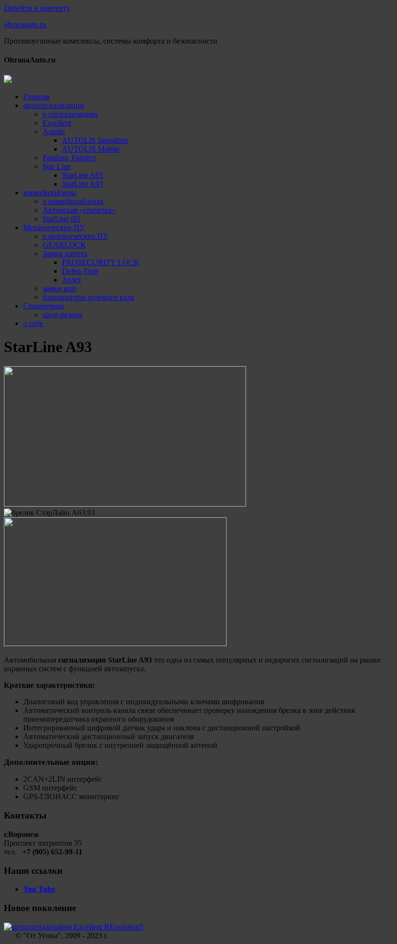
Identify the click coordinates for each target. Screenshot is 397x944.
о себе (33, 323)
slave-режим (62, 314)
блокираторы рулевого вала (88, 297)
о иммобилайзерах (73, 201)
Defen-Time (80, 271)
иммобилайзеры (49, 192)
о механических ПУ (75, 236)
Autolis (54, 131)
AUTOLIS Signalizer (95, 140)
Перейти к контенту (37, 8)
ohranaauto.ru (25, 24)
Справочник (43, 306)
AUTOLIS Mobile (91, 149)
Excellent (57, 123)
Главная (36, 97)
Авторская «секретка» (79, 210)
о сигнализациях (70, 114)
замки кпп (59, 288)
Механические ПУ (54, 227)
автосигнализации (53, 105)
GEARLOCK (64, 245)
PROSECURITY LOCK (100, 262)
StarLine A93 (82, 184)
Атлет (71, 280)
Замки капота (65, 253)
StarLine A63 (82, 175)
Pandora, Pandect (69, 158)
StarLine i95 (61, 219)
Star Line (57, 166)
